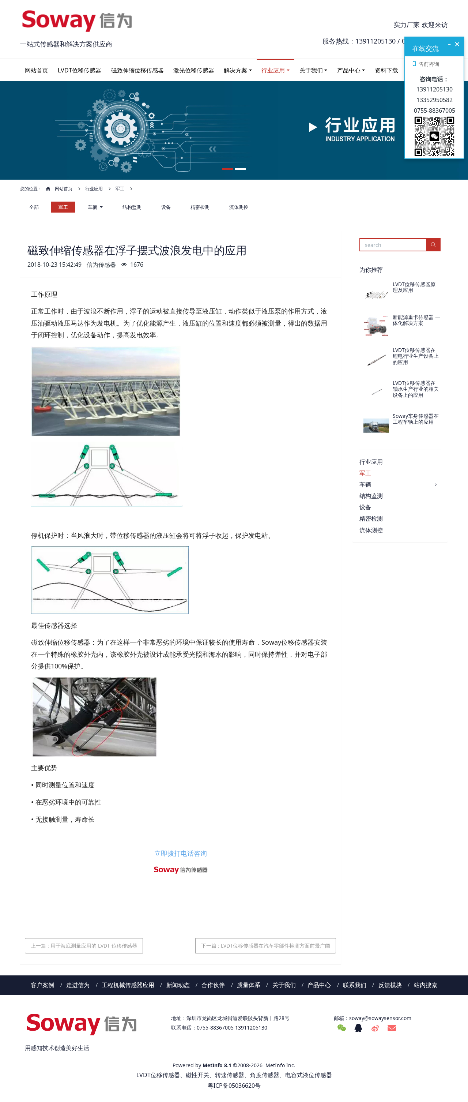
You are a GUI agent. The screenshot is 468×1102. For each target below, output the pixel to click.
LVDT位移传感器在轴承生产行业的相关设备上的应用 (416, 389)
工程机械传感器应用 (128, 985)
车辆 (93, 207)
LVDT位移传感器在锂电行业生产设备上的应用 (416, 356)
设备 (166, 207)
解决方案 (235, 70)
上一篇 (84, 945)
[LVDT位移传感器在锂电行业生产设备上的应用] (376, 360)
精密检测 (200, 207)
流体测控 (238, 207)
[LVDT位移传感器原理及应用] (376, 294)
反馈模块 (390, 985)
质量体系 (248, 985)
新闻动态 (178, 985)
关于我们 (311, 70)
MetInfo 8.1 (217, 1065)
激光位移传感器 (193, 70)
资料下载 (386, 70)
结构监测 (131, 207)
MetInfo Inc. (280, 1065)
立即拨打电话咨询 (180, 853)
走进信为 (78, 985)
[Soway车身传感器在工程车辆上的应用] (376, 426)
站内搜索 (425, 985)
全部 (34, 207)
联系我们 (354, 985)
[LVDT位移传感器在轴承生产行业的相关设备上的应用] (376, 393)
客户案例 (42, 985)
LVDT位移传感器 (79, 70)
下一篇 (265, 945)
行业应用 (273, 70)
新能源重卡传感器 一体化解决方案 (416, 320)
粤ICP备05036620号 (234, 1086)
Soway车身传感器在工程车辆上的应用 (416, 419)
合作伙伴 (213, 985)
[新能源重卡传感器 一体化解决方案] (376, 327)
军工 (120, 188)
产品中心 (349, 70)
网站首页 (36, 70)
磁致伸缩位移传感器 (137, 70)
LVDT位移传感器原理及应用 (414, 287)
